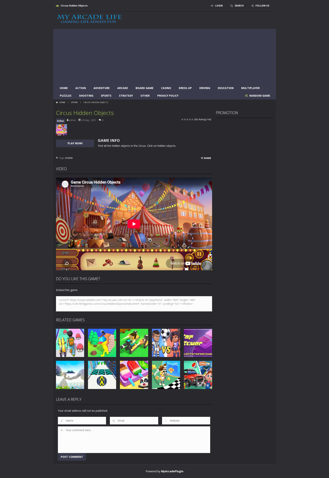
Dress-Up (185, 88)
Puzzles (65, 95)
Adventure (101, 88)
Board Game (144, 88)
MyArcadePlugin (172, 471)
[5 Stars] (192, 119)
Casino (166, 88)
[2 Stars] (185, 119)
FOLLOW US (262, 5)
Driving (204, 88)
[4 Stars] (190, 119)
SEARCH (239, 5)
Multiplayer (250, 88)
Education (226, 88)
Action (80, 88)
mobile (69, 158)
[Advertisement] (164, 55)
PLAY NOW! (75, 143)
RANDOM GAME (259, 95)
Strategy (126, 95)
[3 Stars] (187, 119)
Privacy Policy (167, 95)
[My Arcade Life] (89, 19)
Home (64, 88)
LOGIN (219, 5)
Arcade (122, 88)
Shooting (86, 95)
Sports (106, 95)
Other (145, 95)
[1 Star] (182, 119)
